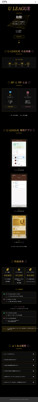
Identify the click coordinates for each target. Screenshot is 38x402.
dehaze (35, 2)
